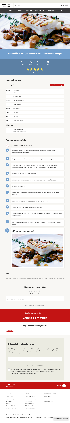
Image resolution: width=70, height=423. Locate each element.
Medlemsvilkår (29, 403)
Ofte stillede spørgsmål (32, 399)
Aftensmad (10, 330)
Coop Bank (47, 396)
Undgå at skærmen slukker (23, 145)
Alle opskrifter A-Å (11, 406)
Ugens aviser (9, 396)
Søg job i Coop (10, 399)
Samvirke (47, 399)
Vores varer (9, 401)
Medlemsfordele (30, 396)
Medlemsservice (30, 408)
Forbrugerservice (11, 408)
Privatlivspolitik (29, 406)
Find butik (9, 403)
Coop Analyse (48, 401)
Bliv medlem (28, 401)
